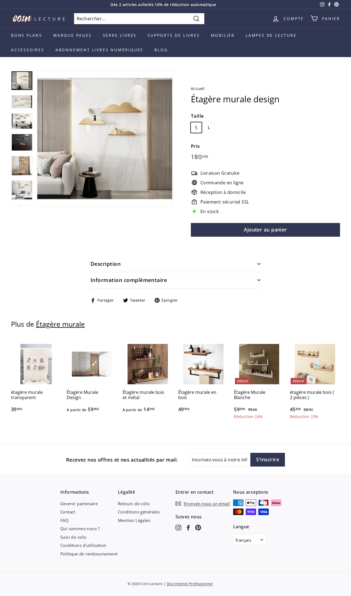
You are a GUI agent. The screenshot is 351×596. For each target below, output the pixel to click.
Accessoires (27, 49)
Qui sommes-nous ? (80, 528)
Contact (67, 512)
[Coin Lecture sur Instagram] (178, 527)
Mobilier (223, 35)
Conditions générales (139, 512)
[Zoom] (104, 138)
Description (105, 263)
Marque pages (72, 35)
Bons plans (26, 35)
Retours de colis (133, 503)
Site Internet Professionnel (189, 583)
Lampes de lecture (271, 35)
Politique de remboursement (88, 554)
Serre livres (120, 35)
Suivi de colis (73, 537)
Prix (195, 146)
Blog (161, 49)
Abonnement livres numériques (99, 49)
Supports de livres (174, 35)
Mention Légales (134, 520)
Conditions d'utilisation (83, 545)
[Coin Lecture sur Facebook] (188, 527)
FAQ (64, 520)
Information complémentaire (128, 280)
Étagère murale (60, 324)
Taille (197, 116)
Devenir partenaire (79, 503)
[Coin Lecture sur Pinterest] (198, 527)
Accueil (198, 88)
